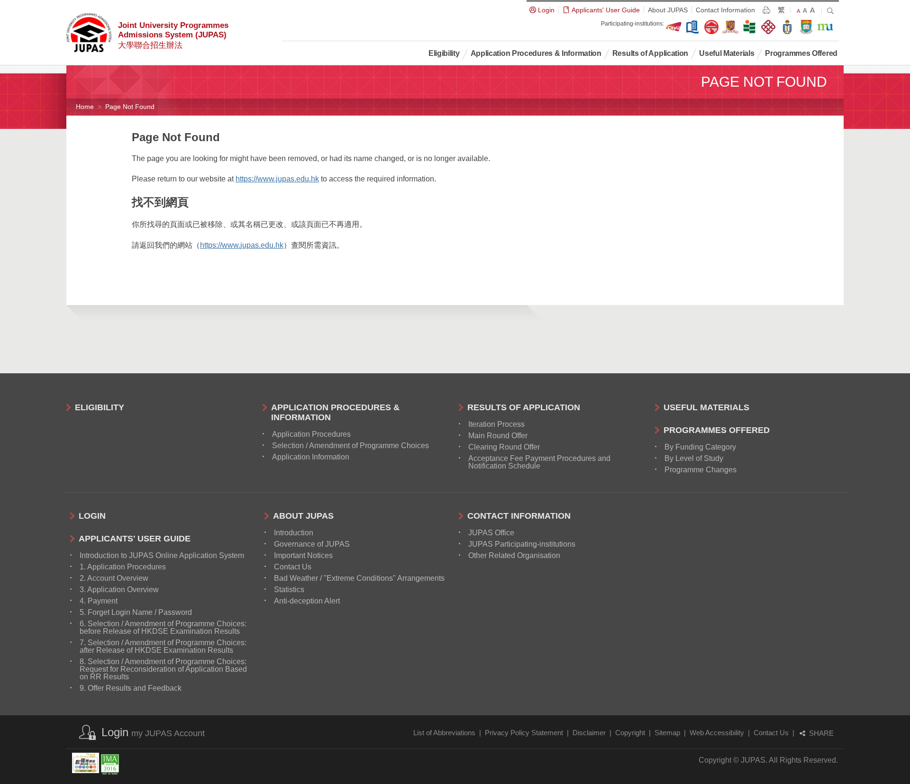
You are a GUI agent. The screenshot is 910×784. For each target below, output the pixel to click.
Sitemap (667, 733)
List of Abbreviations (444, 733)
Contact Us (771, 733)
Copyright (630, 733)
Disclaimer (589, 733)
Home (85, 106)
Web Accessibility (717, 733)
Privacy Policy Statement (524, 733)
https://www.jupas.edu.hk (277, 179)
